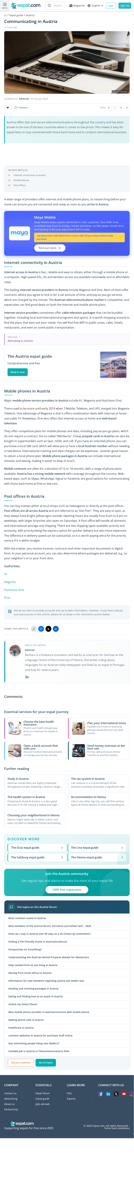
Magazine (79, 5)
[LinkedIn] (27, 677)
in (127, 107)
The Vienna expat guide (86, 857)
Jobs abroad (42, 1104)
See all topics (46, 1062)
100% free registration (67, 889)
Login (111, 5)
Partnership (11, 1109)
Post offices (20, 185)
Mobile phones (21, 180)
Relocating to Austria (20, 340)
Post (7, 598)
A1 (5, 574)
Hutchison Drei (14, 590)
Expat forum (43, 1093)
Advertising (10, 1098)
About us (9, 1104)
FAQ (69, 1093)
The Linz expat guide (84, 848)
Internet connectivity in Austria (30, 175)
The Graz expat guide (25, 848)
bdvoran (24, 99)
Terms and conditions (117, 1128)
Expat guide (42, 1098)
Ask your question (20, 1062)
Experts (71, 1098)
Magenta (10, 582)
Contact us (10, 1093)
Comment (23, 107)
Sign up (124, 5)
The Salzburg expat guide (27, 857)
